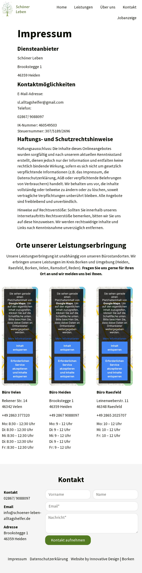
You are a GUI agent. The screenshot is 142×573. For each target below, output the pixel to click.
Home (62, 7)
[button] (8, 565)
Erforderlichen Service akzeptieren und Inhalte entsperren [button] (20, 368)
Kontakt (129, 7)
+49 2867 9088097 (64, 415)
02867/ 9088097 (17, 498)
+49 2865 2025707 (111, 415)
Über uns (107, 7)
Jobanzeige (126, 17)
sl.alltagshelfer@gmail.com (40, 102)
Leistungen (83, 7)
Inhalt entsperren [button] (20, 347)
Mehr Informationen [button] (20, 338)
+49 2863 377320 (16, 415)
